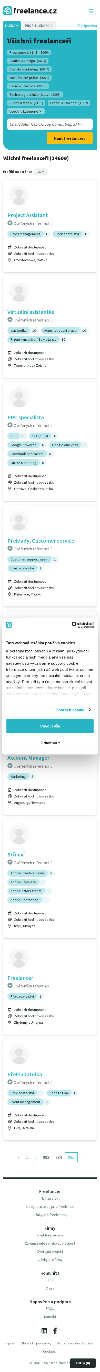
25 (39, 172)
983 (46, 1157)
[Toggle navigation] (91, 11)
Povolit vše (50, 726)
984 (59, 1157)
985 (71, 1157)
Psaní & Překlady (27, 86)
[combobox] (45, 124)
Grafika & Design (27, 60)
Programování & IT (29, 52)
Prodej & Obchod (69, 103)
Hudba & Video (26, 103)
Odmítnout (50, 743)
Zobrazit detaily (70, 710)
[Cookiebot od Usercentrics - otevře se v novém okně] (72, 625)
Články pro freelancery (50, 1214)
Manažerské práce (29, 77)
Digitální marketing (29, 69)
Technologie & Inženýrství (35, 94)
